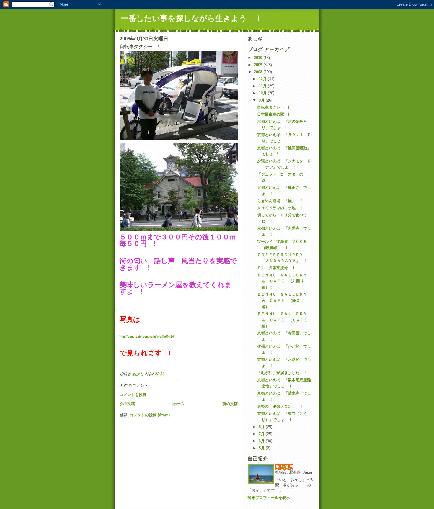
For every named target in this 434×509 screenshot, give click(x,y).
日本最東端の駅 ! (273, 114)
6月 (262, 441)
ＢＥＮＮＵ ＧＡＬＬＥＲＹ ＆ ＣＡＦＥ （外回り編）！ (284, 281)
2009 (258, 65)
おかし (287, 466)
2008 (258, 72)
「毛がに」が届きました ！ (282, 373)
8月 (262, 427)
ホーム (179, 404)
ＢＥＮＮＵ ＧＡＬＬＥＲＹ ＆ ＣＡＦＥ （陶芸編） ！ (284, 300)
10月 (263, 93)
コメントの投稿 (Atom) (150, 415)
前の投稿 (230, 404)
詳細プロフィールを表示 (269, 497)
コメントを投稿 (133, 394)
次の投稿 (127, 404)
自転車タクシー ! (273, 107)
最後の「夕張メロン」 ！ (280, 406)
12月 (263, 79)
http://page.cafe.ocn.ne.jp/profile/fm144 (148, 336)
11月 (263, 86)
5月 (262, 448)
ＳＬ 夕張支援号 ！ (276, 268)
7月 (262, 434)
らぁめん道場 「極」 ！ (280, 201)
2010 (258, 57)
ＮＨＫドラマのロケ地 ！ (280, 208)
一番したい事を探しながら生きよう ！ (191, 18)
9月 (262, 100)
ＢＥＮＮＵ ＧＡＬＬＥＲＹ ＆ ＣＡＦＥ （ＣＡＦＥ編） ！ (284, 320)
